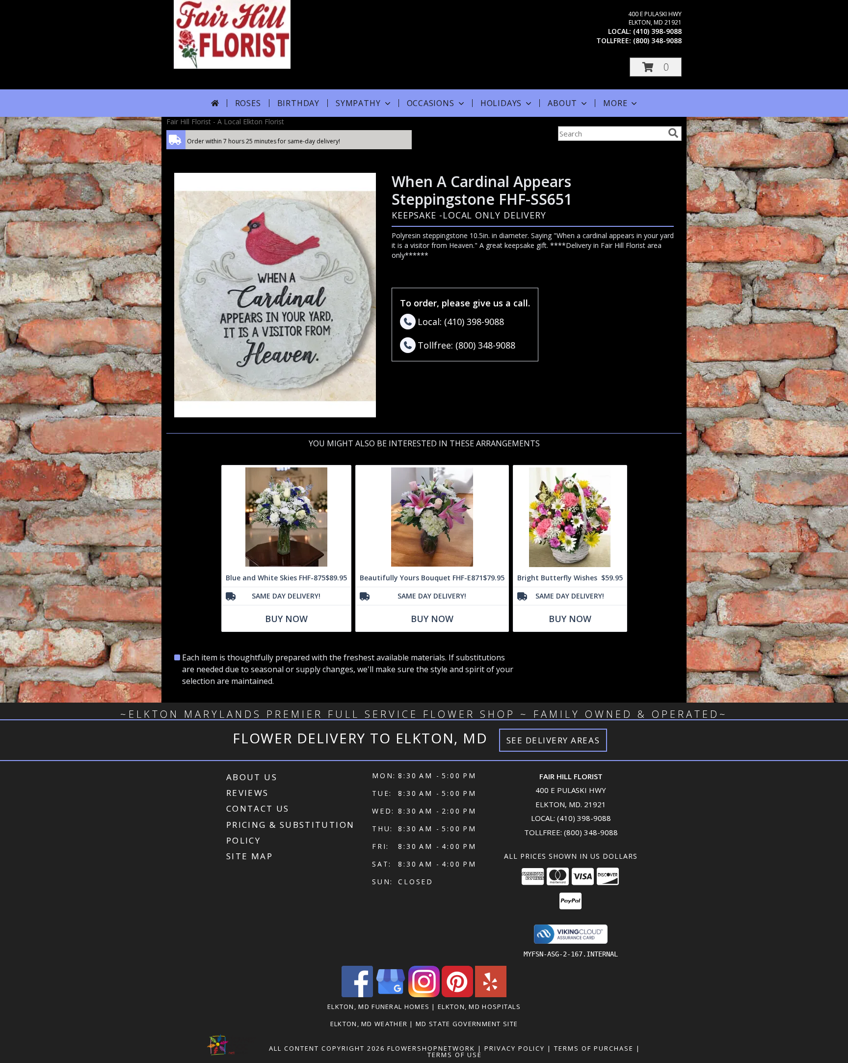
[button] (656, 67)
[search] (673, 133)
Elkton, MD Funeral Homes (378, 1006)
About (562, 103)
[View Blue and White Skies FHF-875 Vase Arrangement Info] (286, 517)
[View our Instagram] (424, 994)
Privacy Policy (514, 1048)
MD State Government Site (467, 1023)
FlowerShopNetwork (431, 1048)
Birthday (298, 103)
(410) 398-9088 (657, 31)
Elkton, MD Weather (368, 1023)
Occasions (430, 103)
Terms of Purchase (594, 1048)
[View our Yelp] (490, 994)
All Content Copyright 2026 (327, 1048)
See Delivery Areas (553, 740)
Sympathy (358, 103)
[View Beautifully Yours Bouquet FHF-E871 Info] (432, 517)
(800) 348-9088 (657, 40)
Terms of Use (454, 1054)
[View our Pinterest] (457, 994)
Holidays (501, 103)
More (615, 103)
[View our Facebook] (357, 994)
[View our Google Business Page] (390, 994)
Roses (248, 103)
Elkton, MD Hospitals (479, 1006)
